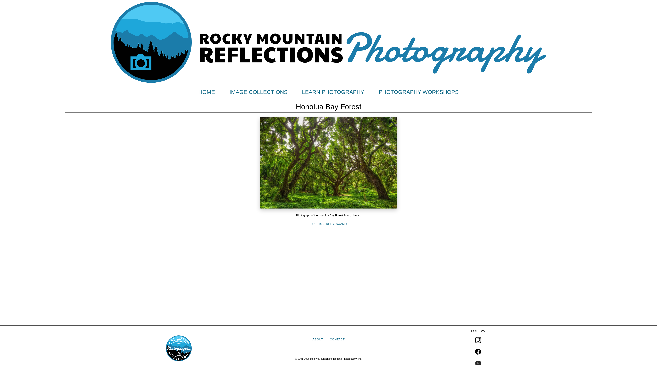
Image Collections (258, 92)
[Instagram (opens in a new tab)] (478, 340)
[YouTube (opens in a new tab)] (478, 363)
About (317, 339)
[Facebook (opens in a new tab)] (478, 351)
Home (206, 92)
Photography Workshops (419, 92)
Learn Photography (333, 92)
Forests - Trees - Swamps (328, 224)
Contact (337, 339)
